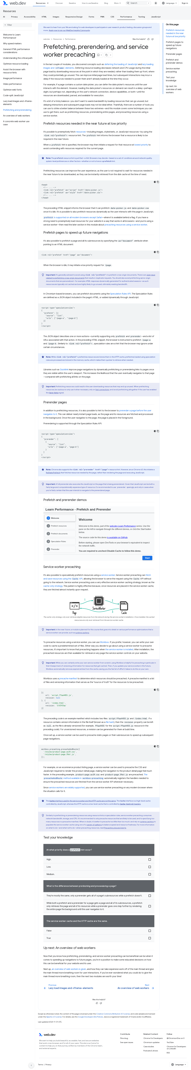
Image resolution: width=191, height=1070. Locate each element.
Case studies (148, 1046)
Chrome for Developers (153, 1038)
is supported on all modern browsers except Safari (73, 217)
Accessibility (29, 17)
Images (56, 17)
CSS (112, 17)
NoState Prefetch (53, 472)
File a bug (124, 1038)
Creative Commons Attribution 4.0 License (113, 1014)
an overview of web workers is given (69, 969)
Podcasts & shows (150, 1050)
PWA (102, 17)
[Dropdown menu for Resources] (48, 3)
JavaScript (156, 17)
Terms (40, 1065)
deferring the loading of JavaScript (121, 64)
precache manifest (68, 678)
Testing (141, 17)
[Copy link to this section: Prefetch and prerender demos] (89, 500)
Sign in (185, 3)
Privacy (14, 17)
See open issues (126, 1042)
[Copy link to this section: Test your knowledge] (75, 837)
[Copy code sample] (158, 182)
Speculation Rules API (120, 294)
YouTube (170, 1042)
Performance (126, 17)
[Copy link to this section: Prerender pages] (69, 402)
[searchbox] (17, 25)
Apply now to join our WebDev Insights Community (69, 30)
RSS (168, 1053)
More (116, 3)
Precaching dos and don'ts (115, 828)
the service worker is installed (119, 649)
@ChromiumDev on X (176, 1038)
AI (4, 17)
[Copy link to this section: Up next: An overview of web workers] (98, 948)
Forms (91, 17)
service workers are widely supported (67, 787)
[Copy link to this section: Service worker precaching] (82, 567)
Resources (40, 3)
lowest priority (141, 145)
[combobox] (138, 3)
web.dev (46, 39)
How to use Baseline (90, 3)
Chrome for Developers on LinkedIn (176, 1047)
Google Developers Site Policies (90, 1017)
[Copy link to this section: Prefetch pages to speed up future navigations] (110, 232)
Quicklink (64, 369)
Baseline (72, 3)
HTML (44, 17)
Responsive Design (74, 17)
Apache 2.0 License (54, 1017)
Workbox (104, 642)
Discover (59, 3)
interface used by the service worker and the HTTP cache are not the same (82, 801)
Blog (106, 3)
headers (130, 804)
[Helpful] (148, 39)
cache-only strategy (52, 586)
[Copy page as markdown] (106, 55)
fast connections (102, 389)
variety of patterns (94, 825)
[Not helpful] (152, 39)
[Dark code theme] (154, 182)
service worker (108, 575)
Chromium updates (151, 1042)
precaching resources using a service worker (126, 224)
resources (81, 132)
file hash (110, 722)
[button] (98, 859)
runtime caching (82, 632)
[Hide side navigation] (31, 1065)
